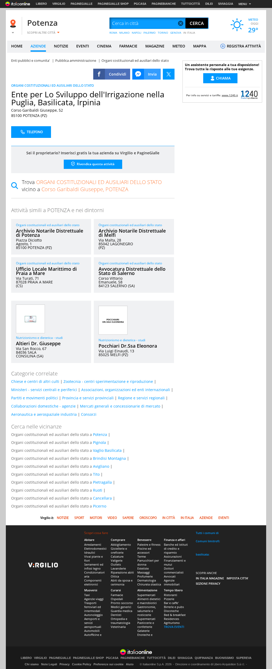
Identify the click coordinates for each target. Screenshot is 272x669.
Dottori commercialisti (174, 570)
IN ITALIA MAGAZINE (210, 578)
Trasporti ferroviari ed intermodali (92, 607)
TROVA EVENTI (174, 627)
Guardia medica (121, 611)
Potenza (42, 22)
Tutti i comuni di (207, 533)
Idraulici (89, 552)
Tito (96, 474)
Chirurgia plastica (149, 584)
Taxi (87, 595)
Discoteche (171, 611)
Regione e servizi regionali (141, 397)
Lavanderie (118, 568)
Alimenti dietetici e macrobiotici (148, 601)
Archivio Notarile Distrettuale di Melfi (132, 233)
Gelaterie (143, 631)
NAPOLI (136, 32)
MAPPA (199, 46)
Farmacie (117, 595)
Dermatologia (146, 580)
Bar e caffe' (171, 603)
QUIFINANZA (204, 658)
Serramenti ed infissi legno (93, 566)
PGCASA (140, 3)
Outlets (116, 564)
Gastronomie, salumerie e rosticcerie (146, 611)
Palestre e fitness (148, 544)
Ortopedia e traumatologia (120, 621)
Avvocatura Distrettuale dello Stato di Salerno (132, 271)
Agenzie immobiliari (172, 582)
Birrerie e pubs (174, 607)
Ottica (115, 576)
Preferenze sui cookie (109, 664)
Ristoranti (170, 595)
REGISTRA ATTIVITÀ (243, 46)
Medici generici (121, 607)
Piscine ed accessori (144, 550)
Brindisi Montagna (109, 458)
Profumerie (145, 576)
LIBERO (41, 3)
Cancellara (102, 498)
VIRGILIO (58, 3)
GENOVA (175, 32)
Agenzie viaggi (94, 599)
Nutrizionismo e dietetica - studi (39, 337)
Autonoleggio (93, 615)
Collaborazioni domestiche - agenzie (43, 406)
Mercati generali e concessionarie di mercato (120, 406)
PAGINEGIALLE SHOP (113, 3)
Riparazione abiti (122, 572)
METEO (178, 46)
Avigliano (101, 466)
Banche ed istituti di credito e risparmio (176, 548)
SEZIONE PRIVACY (208, 583)
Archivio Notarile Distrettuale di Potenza (49, 233)
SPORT (79, 517)
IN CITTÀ (168, 517)
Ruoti (97, 490)
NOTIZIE (61, 46)
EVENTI (82, 46)
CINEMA (104, 46)
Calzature (117, 556)
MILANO (124, 32)
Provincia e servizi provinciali (88, 397)
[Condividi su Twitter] (169, 74)
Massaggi (143, 572)
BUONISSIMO (224, 658)
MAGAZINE (154, 46)
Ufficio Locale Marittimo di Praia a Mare (46, 271)
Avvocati (170, 576)
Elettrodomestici (95, 548)
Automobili (92, 631)
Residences (171, 619)
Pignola (99, 442)
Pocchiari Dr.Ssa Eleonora (128, 346)
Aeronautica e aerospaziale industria (44, 414)
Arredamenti (92, 544)
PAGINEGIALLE (81, 3)
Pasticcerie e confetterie (145, 625)
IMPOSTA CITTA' (237, 578)
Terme (141, 556)
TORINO (163, 32)
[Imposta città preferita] (14, 23)
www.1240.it (230, 95)
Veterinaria (118, 627)
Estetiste (143, 568)
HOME (17, 46)
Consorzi (88, 414)
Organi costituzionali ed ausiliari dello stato (47, 225)
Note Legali (49, 664)
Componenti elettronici (92, 582)
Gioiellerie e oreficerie (119, 550)
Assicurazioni (173, 556)
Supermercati (146, 595)
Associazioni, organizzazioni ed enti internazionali (125, 389)
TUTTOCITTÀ (190, 3)
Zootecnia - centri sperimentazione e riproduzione (108, 381)
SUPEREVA (244, 658)
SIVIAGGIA (225, 3)
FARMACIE (128, 46)
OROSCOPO (148, 517)
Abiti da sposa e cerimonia (122, 582)
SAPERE (128, 517)
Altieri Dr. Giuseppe (38, 343)
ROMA (113, 32)
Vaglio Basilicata (107, 450)
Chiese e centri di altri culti (35, 381)
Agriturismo (172, 623)
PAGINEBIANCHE (164, 3)
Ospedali (117, 599)
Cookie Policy (81, 664)
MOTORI (96, 517)
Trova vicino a (92, 185)
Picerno (99, 506)
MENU (243, 4)
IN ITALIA (189, 32)
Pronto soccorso (122, 603)
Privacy (65, 664)
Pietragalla (102, 482)
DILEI (209, 3)
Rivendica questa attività (95, 164)
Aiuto (130, 664)
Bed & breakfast (175, 615)
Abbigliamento (121, 544)
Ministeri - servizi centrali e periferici (44, 389)
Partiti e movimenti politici (34, 397)
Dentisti (116, 615)
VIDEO (112, 517)
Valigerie (116, 560)
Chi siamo (32, 664)
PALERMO (149, 32)
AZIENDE (38, 46)
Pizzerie (169, 599)
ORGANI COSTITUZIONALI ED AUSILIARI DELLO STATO (52, 85)
